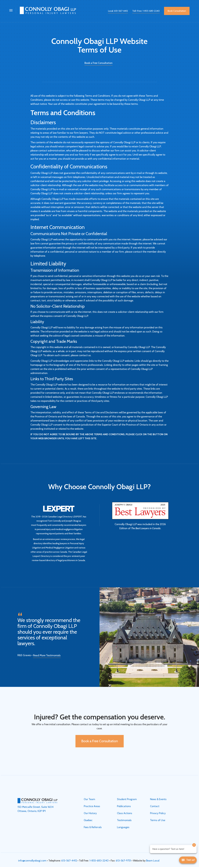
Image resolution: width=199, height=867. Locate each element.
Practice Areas (92, 806)
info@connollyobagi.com (32, 860)
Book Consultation (177, 10)
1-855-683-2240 (99, 860)
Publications (124, 806)
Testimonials (124, 820)
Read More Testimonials (47, 655)
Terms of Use (157, 820)
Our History (90, 813)
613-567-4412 (69, 860)
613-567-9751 (123, 860)
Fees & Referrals (93, 827)
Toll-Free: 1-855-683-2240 (146, 10)
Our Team (89, 799)
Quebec (88, 820)
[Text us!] (188, 861)
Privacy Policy (158, 813)
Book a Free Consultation (98, 63)
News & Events (158, 799)
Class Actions (124, 813)
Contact (154, 806)
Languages (123, 827)
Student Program (127, 799)
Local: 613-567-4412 (118, 10)
